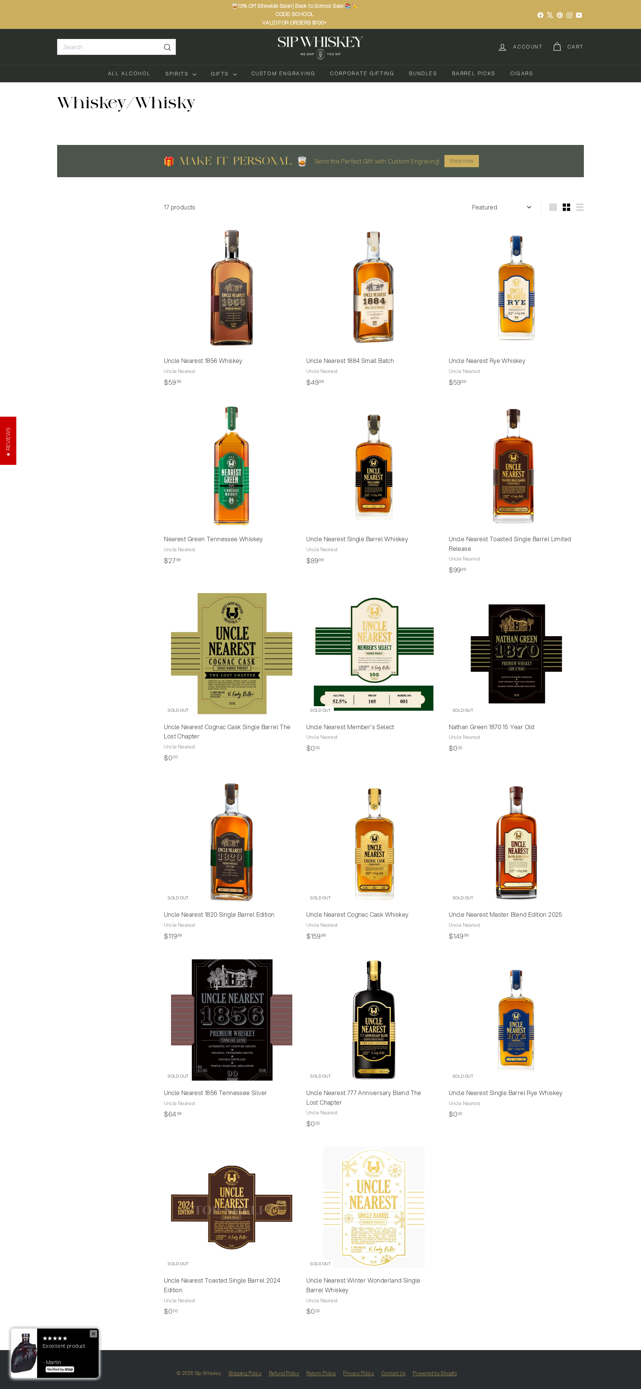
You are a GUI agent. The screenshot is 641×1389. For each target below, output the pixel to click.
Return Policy (321, 1373)
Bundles (423, 73)
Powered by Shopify (435, 1373)
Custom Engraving (284, 73)
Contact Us (393, 1373)
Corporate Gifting (362, 73)
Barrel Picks (474, 73)
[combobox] (116, 47)
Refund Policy (284, 1373)
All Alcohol (129, 73)
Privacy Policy (358, 1373)
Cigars (521, 73)
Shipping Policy (245, 1373)
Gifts (221, 73)
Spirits (178, 73)
